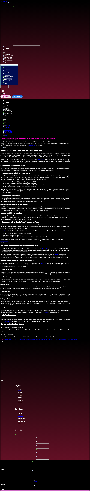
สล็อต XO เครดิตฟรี (56, 339)
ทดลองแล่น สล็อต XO (21, 339)
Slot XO (14, 339)
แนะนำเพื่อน (2, 484)
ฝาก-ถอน (2, 479)
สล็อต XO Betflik (33, 339)
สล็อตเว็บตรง (70, 339)
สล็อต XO (28, 339)
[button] (9, 64)
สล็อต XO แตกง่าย (64, 339)
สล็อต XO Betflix (48, 339)
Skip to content (3, 1)
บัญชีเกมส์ (2, 469)
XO (16, 339)
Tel (1, 91)
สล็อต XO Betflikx (41, 339)
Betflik (5, 339)
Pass (1, 93)
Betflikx (8, 339)
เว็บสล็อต (75, 339)
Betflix (11, 339)
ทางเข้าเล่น (2, 489)
